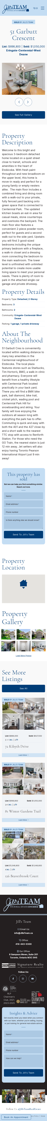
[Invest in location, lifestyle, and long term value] (23, 1096)
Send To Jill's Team (23, 534)
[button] (42, 8)
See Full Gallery (23, 114)
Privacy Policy (33, 1116)
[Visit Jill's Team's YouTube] (32, 978)
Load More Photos (23, 655)
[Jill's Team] (15, 9)
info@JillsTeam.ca (23, 932)
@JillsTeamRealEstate (29, 1109)
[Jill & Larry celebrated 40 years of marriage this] (8, 1096)
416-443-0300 (24, 943)
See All (23, 688)
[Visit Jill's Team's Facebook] (13, 978)
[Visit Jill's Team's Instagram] (23, 978)
